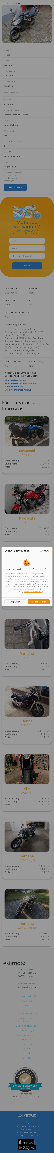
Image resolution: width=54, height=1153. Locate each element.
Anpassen (15, 602)
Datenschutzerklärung (33, 591)
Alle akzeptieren (38, 602)
